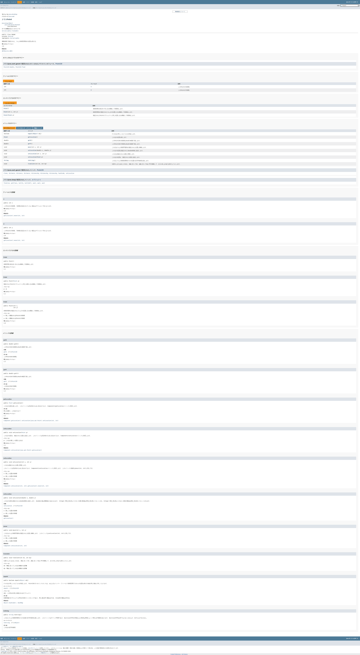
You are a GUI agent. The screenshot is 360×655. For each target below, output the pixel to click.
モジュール (7, 2)
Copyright (4, 651)
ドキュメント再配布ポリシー (41, 653)
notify (21, 183)
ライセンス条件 (24, 653)
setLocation (32, 150)
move (29, 147)
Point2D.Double (9, 67)
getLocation (32, 137)
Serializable (6, 31)
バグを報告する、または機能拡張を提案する (12, 646)
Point (5, 108)
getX (29, 140)
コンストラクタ (21, 8)
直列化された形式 (7, 51)
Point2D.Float (20, 67)
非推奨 (32, 2)
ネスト (7, 8)
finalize (7, 183)
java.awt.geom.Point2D (12, 24)
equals (30, 133)
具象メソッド (38, 128)
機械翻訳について (180, 11)
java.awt (11, 16)
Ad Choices (185, 654)
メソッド (28, 8)
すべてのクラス (4, 5)
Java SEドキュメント (33, 648)
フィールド (13, 8)
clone (5, 173)
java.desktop (13, 14)
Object (35, 133)
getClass (14, 183)
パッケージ (13, 2)
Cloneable (15, 31)
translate (31, 163)
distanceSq (35, 173)
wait (34, 183)
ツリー (28, 2)
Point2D (10, 36)
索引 (36, 2)
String (6, 160)
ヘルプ (40, 2)
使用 (24, 2)
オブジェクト (36, 180)
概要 (2, 2)
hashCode (61, 173)
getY (29, 143)
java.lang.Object (7, 23)
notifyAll (28, 183)
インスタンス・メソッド (24, 128)
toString (31, 160)
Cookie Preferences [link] (176, 654)
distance (12, 173)
